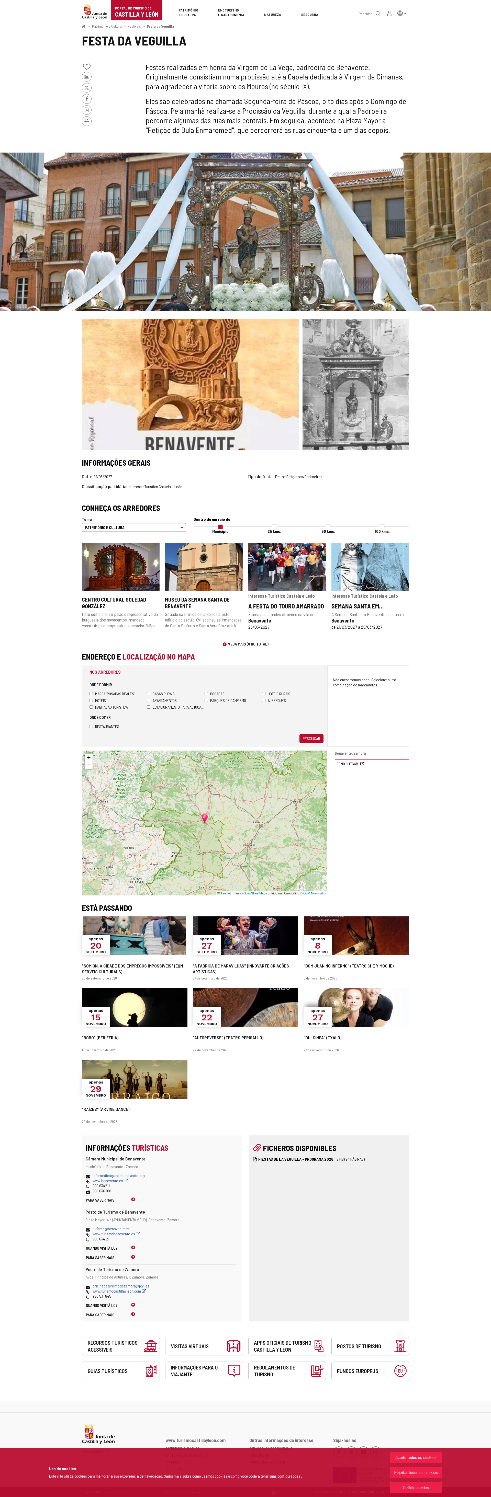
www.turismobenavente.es (114, 1233)
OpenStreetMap (254, 893)
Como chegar (348, 763)
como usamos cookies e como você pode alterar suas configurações (246, 1475)
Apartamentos (165, 700)
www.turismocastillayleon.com (117, 1290)
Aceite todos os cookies (416, 1457)
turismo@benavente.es (111, 1228)
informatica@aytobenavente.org (119, 1175)
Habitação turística (111, 707)
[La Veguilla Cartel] (190, 384)
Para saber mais (100, 1199)
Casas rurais (164, 693)
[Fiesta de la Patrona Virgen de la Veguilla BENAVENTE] (245, 232)
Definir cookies (416, 1487)
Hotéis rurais (279, 693)
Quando (102, 1248)
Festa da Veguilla (160, 26)
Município (220, 531)
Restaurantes (107, 726)
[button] (401, 13)
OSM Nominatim (314, 893)
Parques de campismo (228, 700)
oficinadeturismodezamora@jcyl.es (121, 1285)
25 (274, 531)
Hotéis (100, 700)
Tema (87, 519)
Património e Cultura (107, 26)
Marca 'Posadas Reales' (115, 693)
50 (328, 531)
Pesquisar (311, 738)
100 (382, 531)
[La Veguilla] (356, 384)
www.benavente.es (108, 1180)
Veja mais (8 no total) (248, 643)
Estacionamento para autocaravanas (179, 707)
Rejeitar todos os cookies (416, 1472)
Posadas (217, 693)
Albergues (277, 700)
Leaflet (225, 893)
